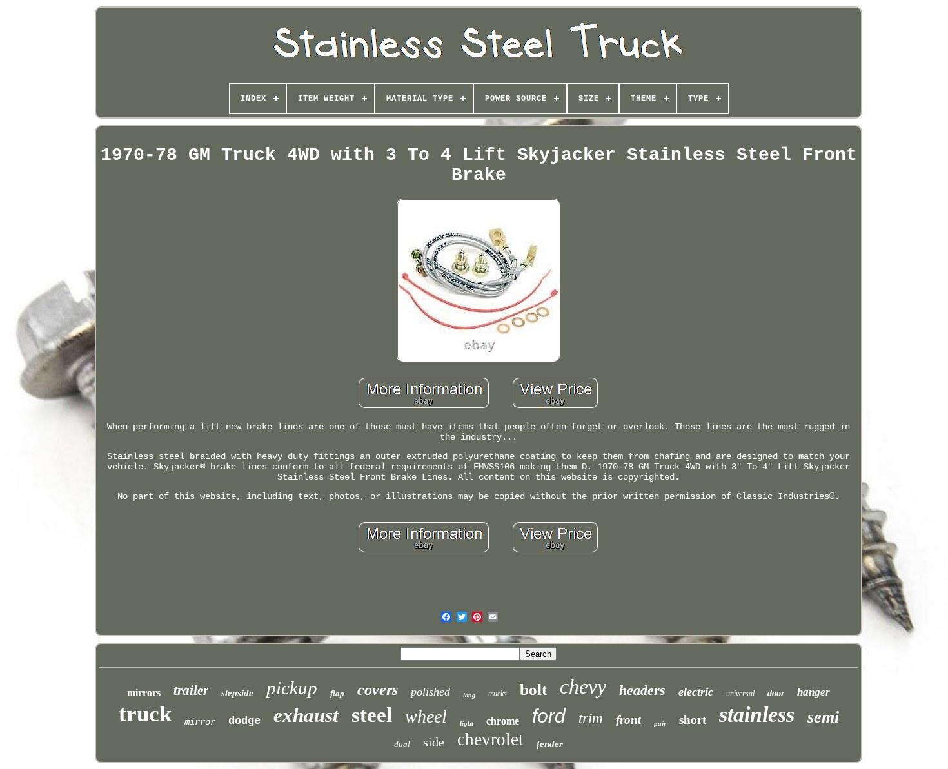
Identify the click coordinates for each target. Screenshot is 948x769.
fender (550, 744)
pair (660, 723)
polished (430, 691)
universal (740, 693)
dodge (244, 721)
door (775, 693)
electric (695, 691)
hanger (813, 692)
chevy (583, 686)
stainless (757, 714)
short (692, 719)
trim (590, 718)
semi (823, 717)
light (466, 723)
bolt (533, 689)
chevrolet (490, 739)
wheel (426, 716)
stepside (237, 693)
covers (377, 689)
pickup (291, 687)
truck (145, 713)
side (433, 742)
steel (371, 714)
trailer (190, 690)
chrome (502, 720)
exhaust (306, 715)
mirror (199, 722)
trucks (497, 693)
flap (337, 693)
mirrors (144, 692)
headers (642, 690)
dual (402, 744)
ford (549, 715)
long (469, 695)
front (628, 719)
